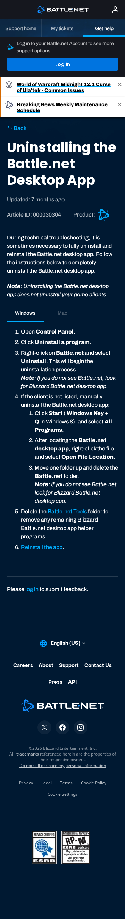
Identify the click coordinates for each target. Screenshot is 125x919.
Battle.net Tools (67, 511)
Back (19, 128)
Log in (62, 64)
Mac (62, 313)
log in (32, 589)
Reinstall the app (41, 547)
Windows (25, 313)
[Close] (120, 87)
